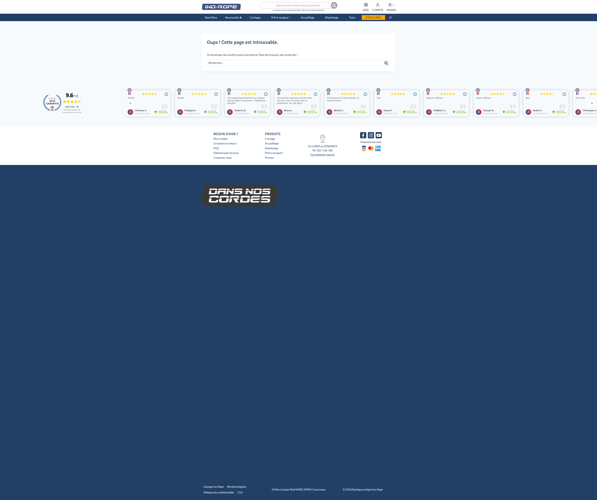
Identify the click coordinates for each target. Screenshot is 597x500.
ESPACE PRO (373, 17)
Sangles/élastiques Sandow (261, 230)
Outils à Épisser (234, 306)
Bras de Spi (255, 254)
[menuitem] (390, 17)
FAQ (216, 148)
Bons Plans (211, 17)
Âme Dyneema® (214, 226)
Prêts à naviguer (249, 238)
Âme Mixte (232, 226)
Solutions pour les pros (225, 153)
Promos (269, 157)
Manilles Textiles (219, 286)
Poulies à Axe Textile (214, 278)
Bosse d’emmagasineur (275, 258)
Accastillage (272, 143)
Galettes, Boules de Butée (249, 290)
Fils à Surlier (214, 310)
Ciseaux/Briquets (213, 306)
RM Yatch (257, 263)
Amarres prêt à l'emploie (233, 254)
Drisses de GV (211, 246)
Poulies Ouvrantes (262, 278)
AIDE (366, 10)
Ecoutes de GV (228, 250)
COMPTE (377, 10)
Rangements (277, 282)
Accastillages (249, 270)
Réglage (222, 258)
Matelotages (249, 298)
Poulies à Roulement (238, 278)
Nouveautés (232, 17)
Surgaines (239, 230)
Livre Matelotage (281, 310)
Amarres (284, 230)
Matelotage (271, 148)
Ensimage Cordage (233, 310)
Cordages (249, 219)
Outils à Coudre (253, 306)
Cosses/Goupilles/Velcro (219, 290)
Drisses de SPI (251, 246)
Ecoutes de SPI (269, 250)
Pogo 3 (246, 263)
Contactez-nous (222, 157)
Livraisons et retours (225, 143)
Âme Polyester (249, 226)
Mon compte (220, 138)
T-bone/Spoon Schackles (272, 286)
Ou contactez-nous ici (322, 154)
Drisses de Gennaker (273, 246)
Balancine (234, 258)
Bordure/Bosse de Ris (275, 254)
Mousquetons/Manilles (244, 286)
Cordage (270, 138)
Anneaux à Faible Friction (253, 282)
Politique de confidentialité (219, 492)
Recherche (334, 5)
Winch (289, 282)
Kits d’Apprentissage (258, 310)
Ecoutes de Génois (248, 250)
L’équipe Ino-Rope (214, 486)
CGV (240, 492)
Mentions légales (236, 486)
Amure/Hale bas (251, 258)
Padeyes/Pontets (227, 282)
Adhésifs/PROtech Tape (279, 290)
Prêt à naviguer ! (274, 153)
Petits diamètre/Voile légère (276, 226)
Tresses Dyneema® (220, 230)
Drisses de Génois (231, 246)
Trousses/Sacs (272, 306)
